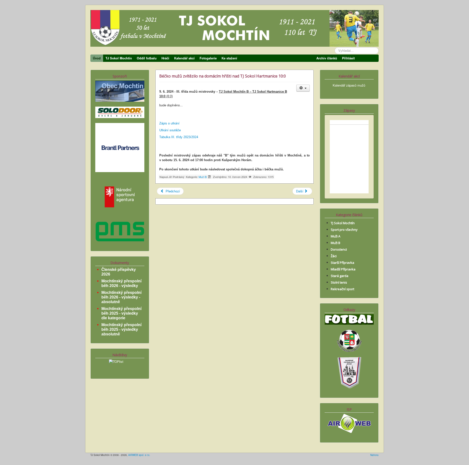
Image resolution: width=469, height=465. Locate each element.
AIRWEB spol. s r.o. (139, 455)
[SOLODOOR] (119, 112)
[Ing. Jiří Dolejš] (119, 147)
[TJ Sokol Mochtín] (234, 29)
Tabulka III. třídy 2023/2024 (178, 137)
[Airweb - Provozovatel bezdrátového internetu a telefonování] (349, 423)
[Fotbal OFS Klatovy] (349, 372)
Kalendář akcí (184, 58)
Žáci (334, 256)
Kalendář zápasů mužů (349, 85)
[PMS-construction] (119, 231)
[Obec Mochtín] (119, 90)
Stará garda (339, 276)
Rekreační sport (342, 289)
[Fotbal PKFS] (349, 340)
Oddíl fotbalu (147, 58)
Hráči (165, 58)
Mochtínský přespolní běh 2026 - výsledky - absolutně (121, 297)
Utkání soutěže (170, 130)
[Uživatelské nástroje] (303, 88)
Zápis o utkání (169, 123)
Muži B (203, 177)
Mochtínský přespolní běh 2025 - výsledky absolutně (121, 329)
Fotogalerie (208, 58)
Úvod (97, 58)
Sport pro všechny (344, 229)
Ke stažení (229, 58)
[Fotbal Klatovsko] (349, 319)
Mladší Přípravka (343, 269)
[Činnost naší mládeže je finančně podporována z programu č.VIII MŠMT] (119, 196)
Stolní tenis (339, 282)
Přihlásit (348, 58)
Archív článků (326, 58)
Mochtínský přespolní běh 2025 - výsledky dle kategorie (121, 313)
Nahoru (374, 455)
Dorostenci (339, 249)
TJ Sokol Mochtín (119, 58)
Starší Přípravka (342, 262)
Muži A (335, 236)
